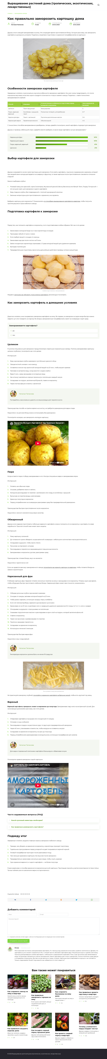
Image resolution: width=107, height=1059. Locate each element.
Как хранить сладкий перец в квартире (63, 1034)
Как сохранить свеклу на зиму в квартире (18, 992)
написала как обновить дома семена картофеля (31, 295)
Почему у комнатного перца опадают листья (88, 1028)
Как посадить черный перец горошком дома (40, 1031)
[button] (21, 104)
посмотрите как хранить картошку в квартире (60, 567)
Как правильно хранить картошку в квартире (88, 993)
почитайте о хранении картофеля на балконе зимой (51, 695)
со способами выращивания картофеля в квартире (62, 201)
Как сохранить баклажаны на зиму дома (63, 994)
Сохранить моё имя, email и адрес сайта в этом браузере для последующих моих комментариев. (37, 936)
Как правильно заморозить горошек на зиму (41, 997)
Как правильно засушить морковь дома (18, 1030)
